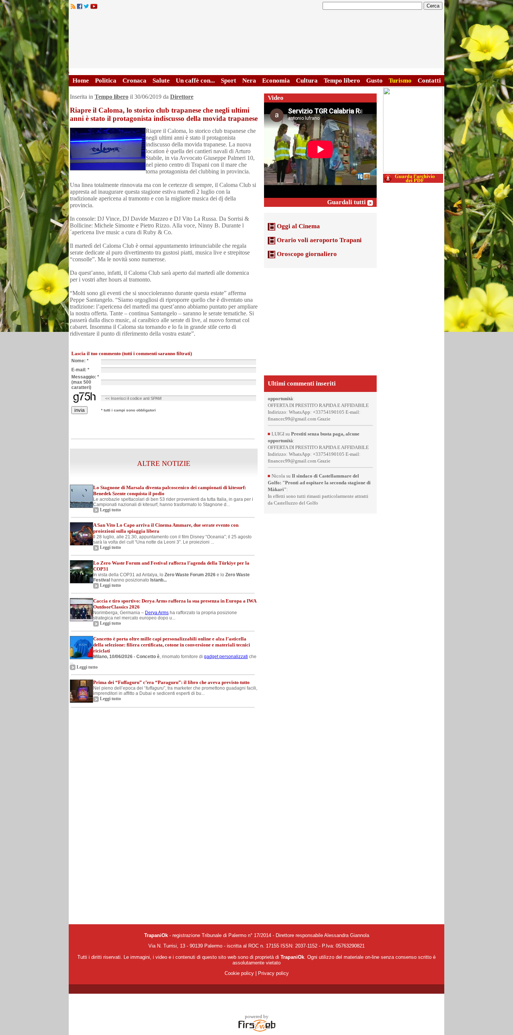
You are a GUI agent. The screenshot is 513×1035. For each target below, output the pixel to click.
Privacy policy (273, 973)
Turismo (400, 80)
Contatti (429, 80)
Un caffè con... (195, 80)
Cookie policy (239, 973)
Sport (228, 80)
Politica (105, 80)
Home (80, 80)
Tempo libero (342, 80)
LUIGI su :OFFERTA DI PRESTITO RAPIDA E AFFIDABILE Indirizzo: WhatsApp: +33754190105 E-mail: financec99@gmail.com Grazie (318, 416)
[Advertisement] (320, 321)
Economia (276, 80)
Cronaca (134, 80)
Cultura (307, 80)
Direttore (181, 96)
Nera (249, 80)
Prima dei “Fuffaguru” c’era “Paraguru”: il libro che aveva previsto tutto (171, 682)
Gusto (374, 80)
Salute (161, 80)
